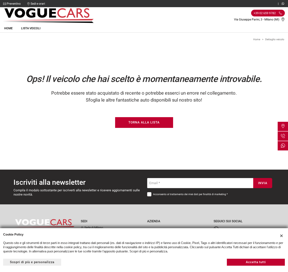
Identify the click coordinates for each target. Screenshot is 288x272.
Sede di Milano (93, 227)
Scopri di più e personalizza (32, 262)
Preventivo (14, 3)
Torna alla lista (143, 122)
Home (8, 28)
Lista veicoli (30, 28)
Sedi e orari (38, 3)
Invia (262, 183)
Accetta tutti (256, 262)
